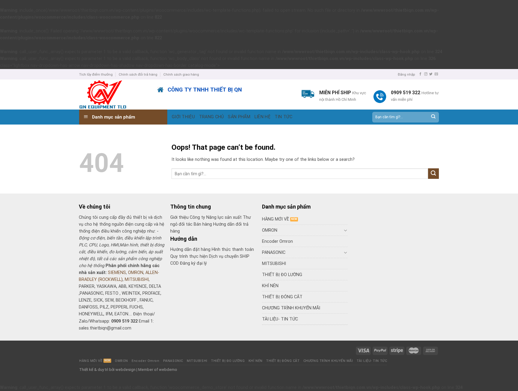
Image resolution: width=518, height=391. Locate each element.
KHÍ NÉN (270, 285)
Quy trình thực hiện (189, 256)
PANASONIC (273, 252)
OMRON (135, 272)
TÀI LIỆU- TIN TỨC (280, 319)
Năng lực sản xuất (224, 217)
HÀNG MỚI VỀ (275, 219)
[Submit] (433, 117)
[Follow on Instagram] (425, 74)
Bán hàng (203, 224)
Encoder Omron (277, 241)
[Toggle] (346, 230)
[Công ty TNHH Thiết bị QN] (113, 95)
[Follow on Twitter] (431, 74)
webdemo (168, 369)
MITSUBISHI (137, 279)
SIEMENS (117, 272)
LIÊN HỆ (262, 116)
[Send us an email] (436, 74)
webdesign (125, 369)
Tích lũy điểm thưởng (96, 74)
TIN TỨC (283, 116)
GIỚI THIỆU (183, 116)
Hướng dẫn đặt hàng (190, 249)
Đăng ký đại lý (193, 263)
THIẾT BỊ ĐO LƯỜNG (282, 274)
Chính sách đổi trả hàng (138, 74)
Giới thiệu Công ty (188, 217)
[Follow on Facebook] (420, 74)
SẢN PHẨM (239, 116)
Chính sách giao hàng (181, 74)
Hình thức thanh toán (233, 249)
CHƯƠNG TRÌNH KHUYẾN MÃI (291, 308)
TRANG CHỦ (211, 116)
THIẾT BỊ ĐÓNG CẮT (282, 296)
